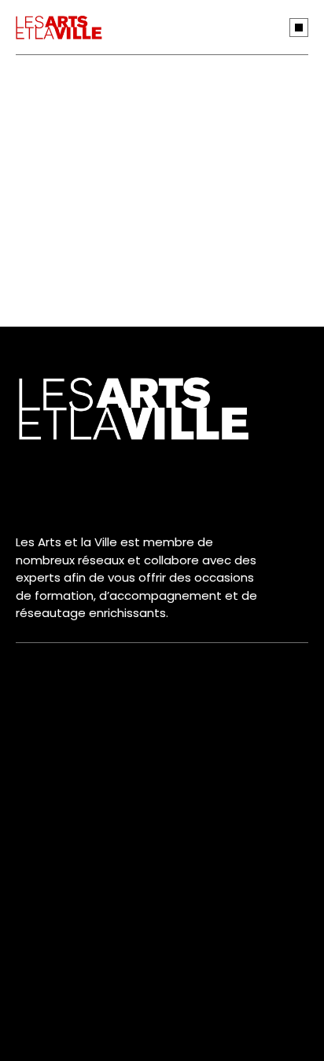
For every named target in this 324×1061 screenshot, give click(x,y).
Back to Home (149, 283)
